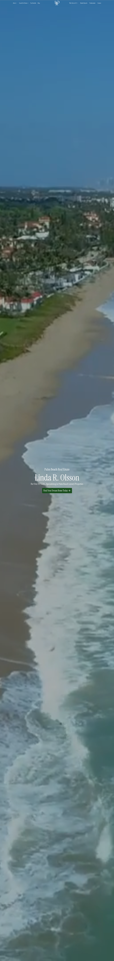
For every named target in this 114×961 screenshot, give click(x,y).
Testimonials (92, 3)
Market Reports (83, 3)
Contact (99, 3)
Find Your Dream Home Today (55, 490)
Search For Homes (23, 3)
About (14, 3)
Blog (39, 3)
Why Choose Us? (73, 3)
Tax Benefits (33, 3)
